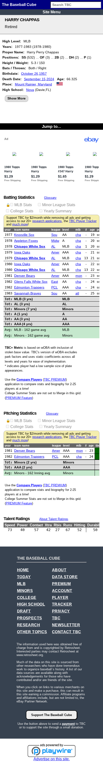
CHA (78, 235)
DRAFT (24, 611)
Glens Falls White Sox (30, 282)
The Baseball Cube (19, 5)
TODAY (24, 577)
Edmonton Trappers (29, 287)
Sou (54, 235)
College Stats (21, 211)
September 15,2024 (39, 79)
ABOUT (59, 570)
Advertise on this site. (52, 759)
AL (53, 246)
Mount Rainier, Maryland (33, 84)
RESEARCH (28, 625)
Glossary (50, 197)
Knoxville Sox (24, 235)
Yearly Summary (58, 211)
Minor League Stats (58, 205)
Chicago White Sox (29, 246)
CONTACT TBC (66, 632)
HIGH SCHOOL (31, 604)
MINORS (25, 591)
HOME (23, 570)
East (54, 282)
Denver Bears (24, 276)
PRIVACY (61, 611)
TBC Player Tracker (83, 221)
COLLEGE (26, 598)
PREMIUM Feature (19, 398)
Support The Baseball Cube (51, 715)
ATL (77, 293)
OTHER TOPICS (32, 632)
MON (78, 276)
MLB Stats (23, 205)
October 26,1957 (34, 73)
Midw (55, 241)
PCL (54, 287)
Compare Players (29, 379)
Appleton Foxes (26, 241)
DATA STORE (65, 577)
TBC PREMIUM (55, 379)
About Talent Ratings (53, 519)
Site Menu (52, 12)
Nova (30, 90)
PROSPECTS (29, 618)
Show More (16, 98)
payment (68, 724)
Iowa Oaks (22, 252)
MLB (21, 584)
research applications (47, 221)
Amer (55, 252)
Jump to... (51, 126)
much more (20, 224)
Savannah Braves (27, 293)
